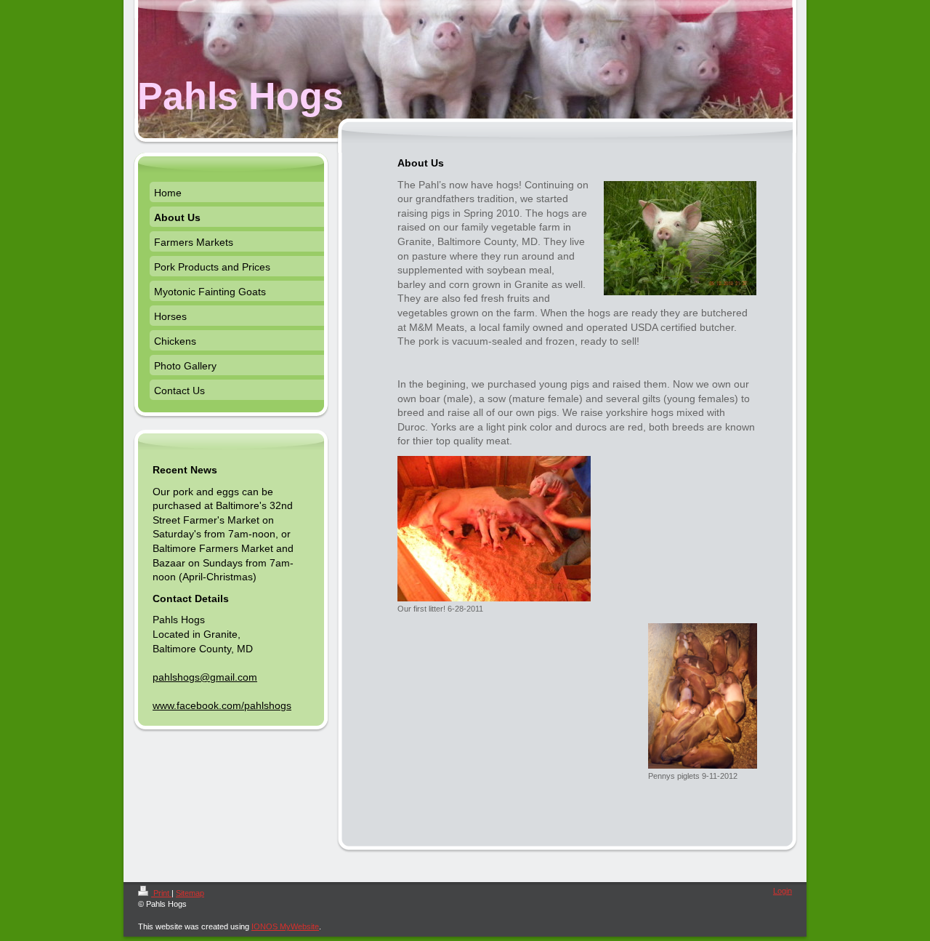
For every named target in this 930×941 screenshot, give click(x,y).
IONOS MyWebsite (285, 926)
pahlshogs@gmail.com (205, 677)
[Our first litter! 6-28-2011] (494, 528)
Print (161, 893)
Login (782, 890)
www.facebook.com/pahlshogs (222, 705)
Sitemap (190, 893)
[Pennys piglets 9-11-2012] (702, 696)
